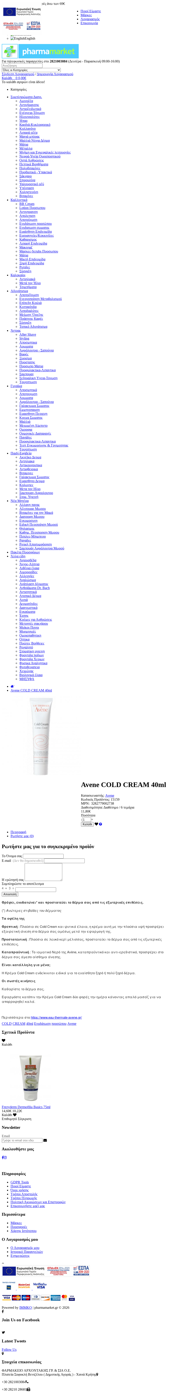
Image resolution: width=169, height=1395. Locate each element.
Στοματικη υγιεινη (32, 651)
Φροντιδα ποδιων (31, 655)
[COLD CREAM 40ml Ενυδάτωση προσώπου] (41, 774)
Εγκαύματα (27, 611)
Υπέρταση (26, 188)
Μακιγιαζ (26, 247)
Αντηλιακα (26, 461)
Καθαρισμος (28, 239)
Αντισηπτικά (28, 592)
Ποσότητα (88, 815)
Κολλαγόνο (27, 128)
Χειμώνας (26, 671)
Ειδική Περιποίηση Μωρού (38, 524)
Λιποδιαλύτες (29, 311)
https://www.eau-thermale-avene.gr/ (56, 1017)
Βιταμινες (26, 473)
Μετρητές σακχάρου (33, 623)
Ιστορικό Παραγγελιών (27, 1252)
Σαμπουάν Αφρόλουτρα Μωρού (41, 548)
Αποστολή (10, 894)
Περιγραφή (18, 832)
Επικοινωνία (89, 23)
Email (6, 1136)
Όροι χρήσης (20, 1190)
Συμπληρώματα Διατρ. (26, 97)
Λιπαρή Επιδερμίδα (33, 243)
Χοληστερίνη (28, 192)
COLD (7, 1023)
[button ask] (100, 824)
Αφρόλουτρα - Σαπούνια (36, 350)
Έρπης (23, 615)
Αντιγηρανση (28, 212)
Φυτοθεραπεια (29, 667)
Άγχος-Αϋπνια (29, 564)
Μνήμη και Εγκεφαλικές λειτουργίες (45, 152)
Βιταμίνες (26, 196)
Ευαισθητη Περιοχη (33, 414)
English (30, 38)
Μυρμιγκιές (27, 631)
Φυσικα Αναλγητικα (33, 663)
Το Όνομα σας (12, 856)
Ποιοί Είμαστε (91, 11)
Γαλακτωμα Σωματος (34, 406)
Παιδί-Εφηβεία (21, 453)
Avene (109, 795)
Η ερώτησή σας (13, 880)
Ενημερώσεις (20, 1256)
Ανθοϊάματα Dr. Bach (34, 588)
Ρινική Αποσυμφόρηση (35, 544)
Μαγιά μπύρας (29, 136)
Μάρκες (86, 15)
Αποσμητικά (28, 390)
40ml (29, 1023)
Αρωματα (26, 346)
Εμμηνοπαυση (29, 410)
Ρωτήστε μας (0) (22, 836)
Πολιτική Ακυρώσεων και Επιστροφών (38, 1202)
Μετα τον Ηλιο (29, 489)
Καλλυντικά (19, 200)
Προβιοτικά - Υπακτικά (35, 172)
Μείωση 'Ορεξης (31, 315)
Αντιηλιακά (27, 279)
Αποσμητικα (28, 342)
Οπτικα (24, 639)
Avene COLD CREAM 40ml (31, 690)
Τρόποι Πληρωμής (24, 1198)
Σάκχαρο (25, 176)
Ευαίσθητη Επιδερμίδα (35, 231)
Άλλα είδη (18, 556)
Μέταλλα (25, 148)
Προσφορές (19, 1227)
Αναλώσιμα (27, 580)
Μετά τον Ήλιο (30, 283)
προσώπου (58, 1023)
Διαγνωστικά (28, 608)
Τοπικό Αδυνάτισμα (33, 326)
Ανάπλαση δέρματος (33, 584)
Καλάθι (87, 824)
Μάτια (23, 144)
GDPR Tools (20, 1182)
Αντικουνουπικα (30, 465)
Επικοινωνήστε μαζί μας (28, 1206)
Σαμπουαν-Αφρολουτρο (36, 493)
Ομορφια (25, 429)
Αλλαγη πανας (29, 505)
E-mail (22, 860)
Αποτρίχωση (28, 220)
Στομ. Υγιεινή (28, 497)
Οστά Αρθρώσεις (31, 160)
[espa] (22, 34)
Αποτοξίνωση (29, 295)
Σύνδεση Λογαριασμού (18, 74)
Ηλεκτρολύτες (29, 117)
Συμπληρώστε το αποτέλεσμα (23, 884)
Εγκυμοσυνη (28, 520)
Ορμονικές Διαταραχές (35, 433)
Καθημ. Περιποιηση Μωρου (39, 532)
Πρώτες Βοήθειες (31, 643)
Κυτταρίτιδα (28, 307)
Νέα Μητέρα (20, 501)
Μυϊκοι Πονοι (29, 627)
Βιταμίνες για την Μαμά (36, 512)
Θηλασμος (26, 528)
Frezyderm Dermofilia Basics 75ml (26, 1107)
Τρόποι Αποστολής (24, 1194)
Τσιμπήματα (28, 287)
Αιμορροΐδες (28, 572)
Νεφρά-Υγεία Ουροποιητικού (40, 156)
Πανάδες (25, 437)
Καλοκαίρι (18, 275)
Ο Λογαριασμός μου (25, 1248)
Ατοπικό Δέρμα (30, 596)
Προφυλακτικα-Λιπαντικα (37, 370)
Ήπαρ (23, 121)
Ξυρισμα (25, 358)
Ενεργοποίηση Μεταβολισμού (40, 299)
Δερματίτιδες (28, 604)
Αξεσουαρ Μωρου (32, 509)
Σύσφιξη (25, 271)
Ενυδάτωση (42, 1023)
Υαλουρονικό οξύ (31, 184)
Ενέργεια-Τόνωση (32, 113)
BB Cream (26, 204)
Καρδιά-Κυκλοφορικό (34, 124)
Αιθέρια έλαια (29, 568)
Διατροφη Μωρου (31, 516)
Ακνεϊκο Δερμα (30, 457)
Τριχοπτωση (28, 382)
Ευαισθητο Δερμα (31, 481)
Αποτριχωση (28, 394)
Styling (24, 338)
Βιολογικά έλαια (30, 675)
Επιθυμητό (9, 1119)
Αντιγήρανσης (29, 105)
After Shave (27, 334)
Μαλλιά (24, 421)
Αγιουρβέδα (27, 560)
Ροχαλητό (26, 647)
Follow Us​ (9, 1349)
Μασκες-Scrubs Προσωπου (38, 251)
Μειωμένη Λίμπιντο (33, 425)
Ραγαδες (25, 540)
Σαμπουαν (26, 374)
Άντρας (16, 330)
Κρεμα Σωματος (30, 417)
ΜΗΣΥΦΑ (26, 679)
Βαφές (23, 354)
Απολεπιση (27, 216)
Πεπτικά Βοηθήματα (33, 164)
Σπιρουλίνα (27, 180)
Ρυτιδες (24, 267)
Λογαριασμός (90, 19)
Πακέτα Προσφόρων (25, 552)
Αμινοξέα (26, 101)
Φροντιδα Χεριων (31, 659)
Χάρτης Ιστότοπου (24, 1231)
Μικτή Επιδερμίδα (32, 259)
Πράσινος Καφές (31, 318)
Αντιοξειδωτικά (30, 109)
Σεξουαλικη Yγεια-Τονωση (38, 378)
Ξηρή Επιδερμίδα (31, 263)
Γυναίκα (16, 386)
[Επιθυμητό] (96, 824)
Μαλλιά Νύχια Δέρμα (34, 140)
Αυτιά (23, 600)
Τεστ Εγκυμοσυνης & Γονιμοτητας (43, 445)
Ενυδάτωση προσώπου (35, 223)
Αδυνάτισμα (19, 291)
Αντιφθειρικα (28, 469)
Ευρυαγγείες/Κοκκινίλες (36, 235)
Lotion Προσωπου (32, 208)
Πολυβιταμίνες (29, 168)
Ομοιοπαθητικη (30, 635)
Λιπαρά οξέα (28, 132)
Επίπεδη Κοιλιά (30, 303)
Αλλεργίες (26, 576)
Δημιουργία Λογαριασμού (55, 74)
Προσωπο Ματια (31, 366)
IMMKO (25, 1307)
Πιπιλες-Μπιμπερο (32, 536)
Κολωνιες (26, 485)
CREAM (19, 1023)
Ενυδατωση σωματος (34, 227)
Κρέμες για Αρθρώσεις (35, 619)
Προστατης (27, 362)
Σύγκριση (24, 1119)
